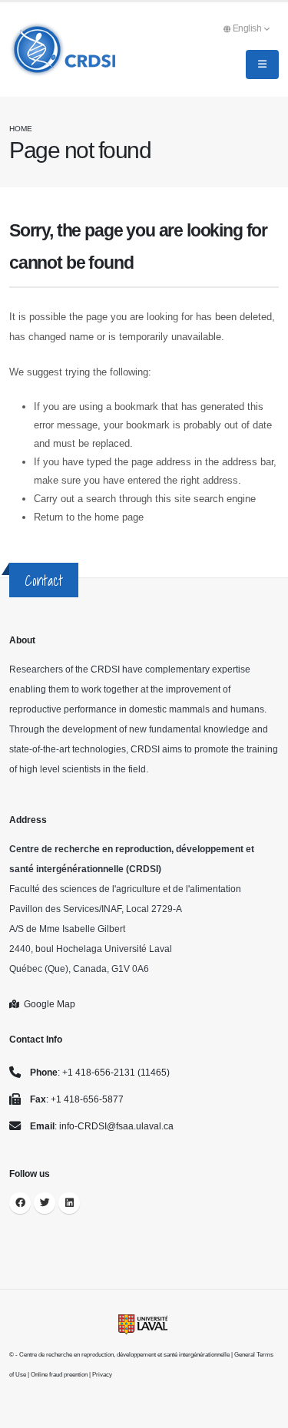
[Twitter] (44, 1203)
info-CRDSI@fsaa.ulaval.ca (116, 1126)
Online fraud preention (59, 1374)
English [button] (248, 28)
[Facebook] (20, 1203)
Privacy (102, 1374)
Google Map (47, 1004)
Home (20, 128)
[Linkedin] (69, 1203)
